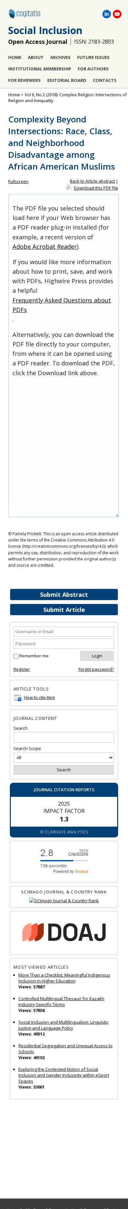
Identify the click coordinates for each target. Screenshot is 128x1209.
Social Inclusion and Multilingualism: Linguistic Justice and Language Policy (63, 1025)
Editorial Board (66, 80)
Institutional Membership (39, 69)
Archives (60, 57)
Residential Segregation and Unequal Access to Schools (65, 1048)
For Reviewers (24, 80)
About (36, 57)
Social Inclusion (45, 30)
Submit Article (64, 610)
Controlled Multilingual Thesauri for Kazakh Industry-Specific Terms (61, 1001)
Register (21, 669)
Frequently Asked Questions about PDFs (61, 305)
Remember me (34, 656)
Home (14, 57)
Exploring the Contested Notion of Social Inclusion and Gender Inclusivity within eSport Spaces (63, 1075)
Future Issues (93, 57)
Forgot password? (96, 669)
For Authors (93, 69)
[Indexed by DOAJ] (64, 933)
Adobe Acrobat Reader (44, 246)
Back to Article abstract (92, 181)
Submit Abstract (64, 594)
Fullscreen (18, 181)
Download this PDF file (96, 188)
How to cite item (39, 697)
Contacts (105, 80)
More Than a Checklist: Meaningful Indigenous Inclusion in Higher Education (64, 978)
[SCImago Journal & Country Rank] (64, 900)
